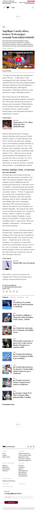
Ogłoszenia (5, 467)
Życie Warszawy (22, 476)
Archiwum (5, 470)
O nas (4, 453)
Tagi (27, 297)
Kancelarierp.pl (22, 472)
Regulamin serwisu (23, 457)
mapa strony (5, 483)
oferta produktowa (7, 486)
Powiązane (5, 297)
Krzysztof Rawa (6, 71)
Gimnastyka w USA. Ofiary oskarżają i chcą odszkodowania (23, 124)
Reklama (4, 465)
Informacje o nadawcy (24, 458)
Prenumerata (6, 469)
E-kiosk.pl (21, 465)
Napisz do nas (6, 457)
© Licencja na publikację (9, 285)
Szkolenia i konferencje (8, 481)
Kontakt (4, 455)
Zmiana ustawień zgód (24, 455)
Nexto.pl (20, 469)
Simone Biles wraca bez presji (24, 263)
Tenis (3, 27)
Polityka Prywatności (24, 453)
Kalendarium (21, 483)
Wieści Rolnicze (22, 474)
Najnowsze (21, 297)
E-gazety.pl (21, 467)
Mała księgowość (23, 470)
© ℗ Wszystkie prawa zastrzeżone (12, 287)
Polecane (13, 297)
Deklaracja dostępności (24, 460)
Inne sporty (16, 120)
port (13, 7)
